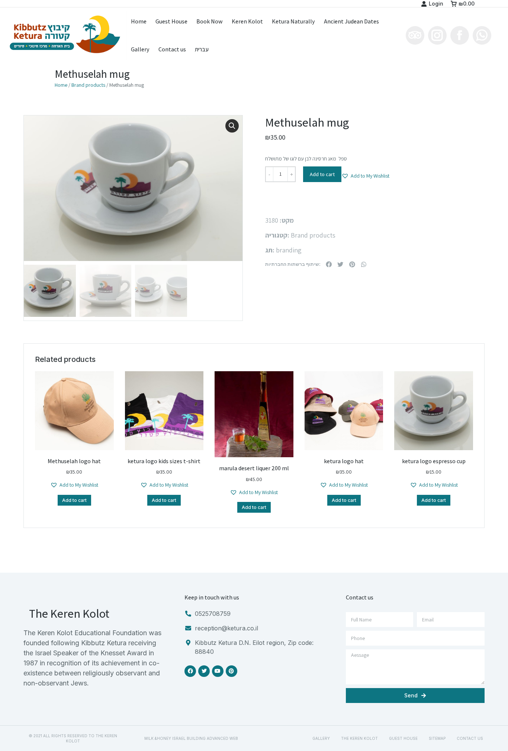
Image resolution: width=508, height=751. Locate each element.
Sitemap (437, 738)
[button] (365, 176)
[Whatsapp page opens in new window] (482, 35)
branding (289, 250)
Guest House (403, 738)
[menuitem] (138, 21)
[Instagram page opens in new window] (437, 35)
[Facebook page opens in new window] (459, 35)
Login (436, 3)
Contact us (470, 738)
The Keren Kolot (359, 738)
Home (61, 85)
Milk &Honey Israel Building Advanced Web (191, 738)
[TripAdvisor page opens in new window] (415, 35)
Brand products (88, 85)
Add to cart (322, 174)
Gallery (321, 738)
